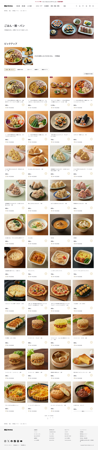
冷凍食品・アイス (15, 10)
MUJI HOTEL (51, 440)
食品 (65, 6)
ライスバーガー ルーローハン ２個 (13, 372)
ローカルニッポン (37, 433)
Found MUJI (51, 436)
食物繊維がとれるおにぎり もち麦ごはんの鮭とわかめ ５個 (14, 204)
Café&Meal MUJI (52, 431)
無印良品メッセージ (83, 433)
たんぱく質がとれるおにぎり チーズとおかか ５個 (83, 169)
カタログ (66, 431)
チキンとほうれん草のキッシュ (11, 405)
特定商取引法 (23, 445)
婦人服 (18, 6)
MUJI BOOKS (51, 438)
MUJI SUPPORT (37, 436)
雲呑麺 (75, 238)
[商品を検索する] (76, 6)
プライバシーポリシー (8, 445)
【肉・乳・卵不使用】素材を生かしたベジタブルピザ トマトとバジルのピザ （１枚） (60, 304)
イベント (35, 431)
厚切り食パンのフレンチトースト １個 (82, 372)
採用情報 (81, 431)
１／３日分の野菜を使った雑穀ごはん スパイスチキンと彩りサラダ (14, 135)
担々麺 (52, 238)
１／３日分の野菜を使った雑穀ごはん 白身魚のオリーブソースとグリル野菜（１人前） (14, 101)
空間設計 (35, 438)
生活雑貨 (46, 6)
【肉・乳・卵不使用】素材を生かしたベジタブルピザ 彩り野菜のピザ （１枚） (37, 304)
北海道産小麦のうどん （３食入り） (13, 270)
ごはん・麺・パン (23, 10)
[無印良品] (8, 429)
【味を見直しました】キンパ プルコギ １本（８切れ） (60, 135)
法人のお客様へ (67, 438)
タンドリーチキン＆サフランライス (81, 270)
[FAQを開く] (90, 6)
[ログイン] (79, 6)
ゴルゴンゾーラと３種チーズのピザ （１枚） (14, 303)
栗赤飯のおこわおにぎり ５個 (80, 203)
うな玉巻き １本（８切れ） (80, 303)
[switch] (23, 104)
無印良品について (83, 436)
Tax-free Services (68, 440)
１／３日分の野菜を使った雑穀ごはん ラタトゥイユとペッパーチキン (83, 101)
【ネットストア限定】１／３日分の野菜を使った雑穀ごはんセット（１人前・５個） (60, 101)
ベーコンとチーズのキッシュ (34, 405)
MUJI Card (67, 433)
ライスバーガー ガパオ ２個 (80, 338)
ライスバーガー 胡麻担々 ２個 (35, 372)
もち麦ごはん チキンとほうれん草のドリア (14, 238)
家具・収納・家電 (55, 6)
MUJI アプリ (67, 429)
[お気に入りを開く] (83, 6)
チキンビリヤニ (31, 270)
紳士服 (23, 6)
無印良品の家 (51, 429)
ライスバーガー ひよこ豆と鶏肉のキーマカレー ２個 (60, 338)
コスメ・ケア (39, 6)
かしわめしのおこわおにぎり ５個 (35, 169)
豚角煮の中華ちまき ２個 (56, 372)
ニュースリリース (83, 429)
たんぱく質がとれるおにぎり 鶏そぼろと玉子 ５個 (14, 169)
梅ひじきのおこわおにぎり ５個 (35, 203)
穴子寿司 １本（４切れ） (10, 338)
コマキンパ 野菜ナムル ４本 (80, 134)
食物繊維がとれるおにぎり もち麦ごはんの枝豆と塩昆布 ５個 (60, 169)
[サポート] (93, 6)
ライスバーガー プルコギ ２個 (35, 338)
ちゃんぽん (30, 238)
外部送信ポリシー (16, 445)
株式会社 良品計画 (83, 438)
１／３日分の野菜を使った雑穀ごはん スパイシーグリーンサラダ (37, 135)
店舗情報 (35, 429)
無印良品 (5, 10)
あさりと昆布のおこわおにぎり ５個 (59, 203)
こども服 (29, 6)
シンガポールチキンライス (56, 270)
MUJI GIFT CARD (68, 436)
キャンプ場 (51, 433)
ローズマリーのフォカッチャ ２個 (58, 405)
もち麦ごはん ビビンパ (79, 405)
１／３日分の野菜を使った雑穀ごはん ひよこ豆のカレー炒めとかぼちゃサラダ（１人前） (38, 101)
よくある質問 (36, 440)
